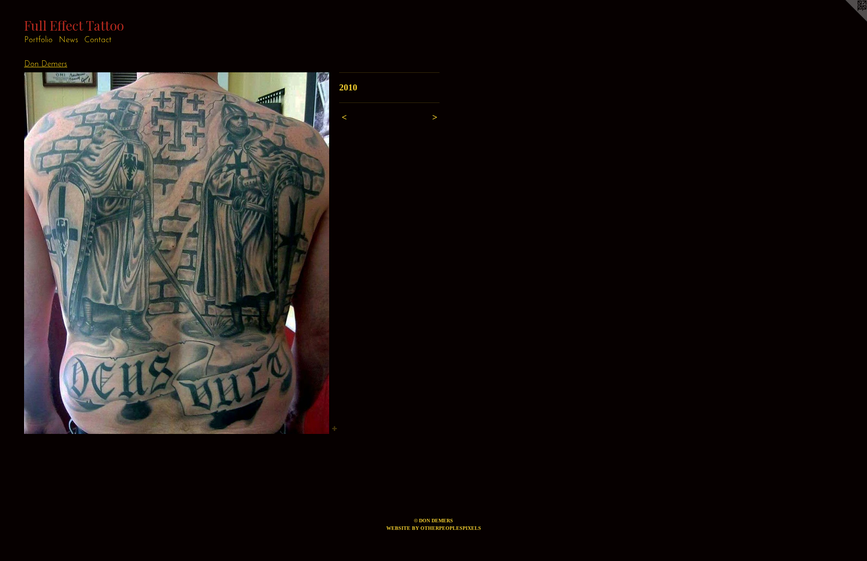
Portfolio (38, 40)
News (68, 40)
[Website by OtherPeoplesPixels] (847, 20)
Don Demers (45, 64)
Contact (97, 40)
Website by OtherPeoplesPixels (433, 528)
